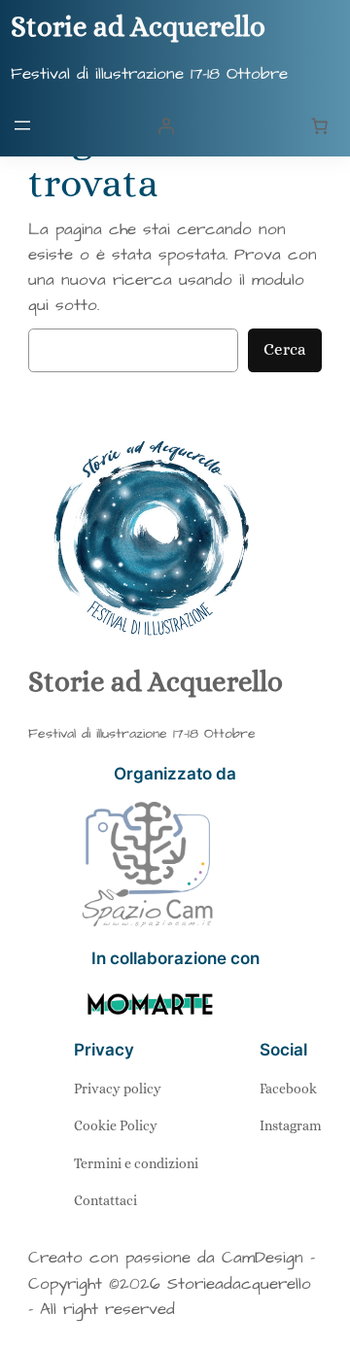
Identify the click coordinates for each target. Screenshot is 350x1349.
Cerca (284, 349)
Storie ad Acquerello (138, 27)
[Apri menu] (22, 125)
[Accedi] (166, 125)
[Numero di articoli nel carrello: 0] (318, 125)
